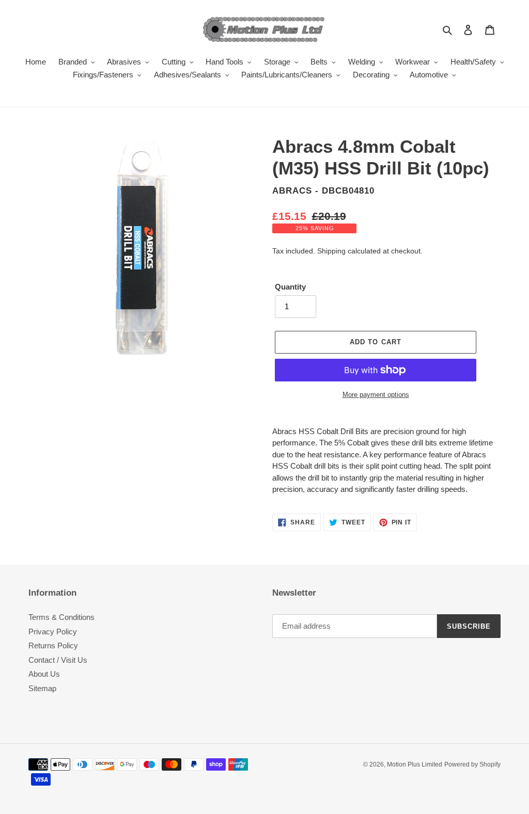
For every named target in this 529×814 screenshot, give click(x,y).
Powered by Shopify (472, 764)
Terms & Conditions (61, 617)
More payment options (376, 394)
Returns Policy (53, 645)
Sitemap (42, 688)
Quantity (290, 286)
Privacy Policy (52, 631)
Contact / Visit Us (57, 660)
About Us (44, 673)
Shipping (331, 251)
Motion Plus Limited (414, 764)
